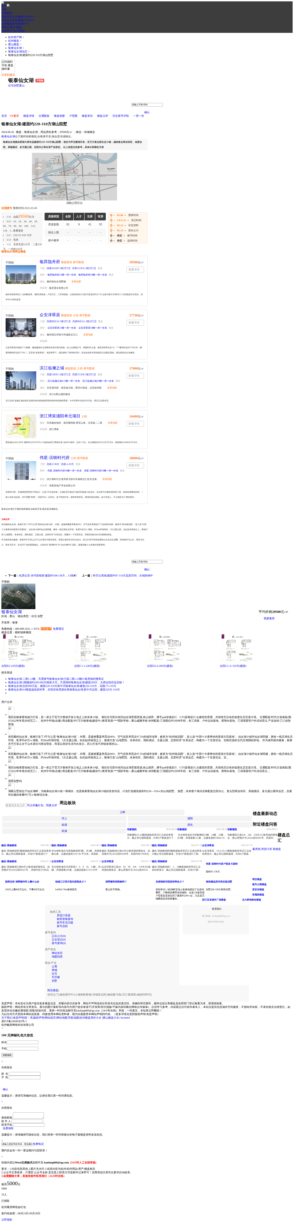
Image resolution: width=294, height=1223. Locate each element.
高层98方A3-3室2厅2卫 (59, 321)
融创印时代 (144, 994)
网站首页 (57, 953)
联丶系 (28, 1017)
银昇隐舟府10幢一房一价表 (92, 274)
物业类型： (24, 616)
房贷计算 (266, 849)
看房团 (256, 849)
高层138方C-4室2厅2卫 (59, 374)
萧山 (21, 85)
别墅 (16, 85)
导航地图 (73, 1017)
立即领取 (6, 1219)
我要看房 (269, 618)
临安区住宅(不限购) (13, 30)
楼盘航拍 (66, 262)
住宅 (11, 85)
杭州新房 (6, 13)
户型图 (73, 115)
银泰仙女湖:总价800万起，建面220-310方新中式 (37, 686)
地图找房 (57, 956)
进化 (190, 824)
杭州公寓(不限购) (11, 27)
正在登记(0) (59, 939)
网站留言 (50, 1017)
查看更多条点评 (15, 805)
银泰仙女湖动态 (17, 51)
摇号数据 (78, 262)
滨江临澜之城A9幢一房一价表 (98, 381)
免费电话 (38, 1143)
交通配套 (44, 115)
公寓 (54, 966)
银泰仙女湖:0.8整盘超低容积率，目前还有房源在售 (38, 689)
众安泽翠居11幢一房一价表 (61, 328)
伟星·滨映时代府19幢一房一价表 (100, 470)
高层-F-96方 (53, 464)
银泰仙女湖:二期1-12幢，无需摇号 (28, 678)
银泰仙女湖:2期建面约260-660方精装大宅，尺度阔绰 (39, 682)
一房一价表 (270, 626)
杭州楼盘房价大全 (90, 1017)
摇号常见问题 (65, 922)
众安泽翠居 (50, 315)
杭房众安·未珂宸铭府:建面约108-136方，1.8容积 (48, 575)
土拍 (75, 315)
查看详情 (133, 269)
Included (125, 1017)
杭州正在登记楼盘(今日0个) (17, 20)
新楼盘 (277, 849)
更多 (100, 268)
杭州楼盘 (13, 40)
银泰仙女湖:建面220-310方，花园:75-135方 (91, 686)
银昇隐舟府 (50, 262)
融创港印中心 (68, 994)
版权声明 (38, 1017)
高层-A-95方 (67, 464)
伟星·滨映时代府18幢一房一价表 (64, 470)
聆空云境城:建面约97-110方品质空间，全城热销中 (123, 575)
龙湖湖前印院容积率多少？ (170, 881)
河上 (64, 818)
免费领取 (8, 1128)
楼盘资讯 (87, 115)
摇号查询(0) (59, 943)
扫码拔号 (46, 628)
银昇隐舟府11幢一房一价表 (61, 274)
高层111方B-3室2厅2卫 (84, 374)
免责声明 (18, 1017)
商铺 (54, 970)
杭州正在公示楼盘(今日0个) (17, 16)
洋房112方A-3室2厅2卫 (84, 268)
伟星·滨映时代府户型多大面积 (222, 864)
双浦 (64, 831)
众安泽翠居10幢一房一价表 (92, 328)
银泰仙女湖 (15, 47)
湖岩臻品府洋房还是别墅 (219, 881)
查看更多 (18, 230)
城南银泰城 (84, 994)
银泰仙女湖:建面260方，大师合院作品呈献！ (98, 682)
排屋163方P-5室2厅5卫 (58, 268)
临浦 (64, 824)
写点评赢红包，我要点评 (42, 805)
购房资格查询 (65, 919)
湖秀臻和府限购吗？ (116, 881)
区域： (5, 616)
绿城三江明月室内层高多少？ (70, 881)
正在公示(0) (59, 936)
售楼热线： (8, 628)
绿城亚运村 (99, 994)
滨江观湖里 (129, 994)
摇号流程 (62, 926)
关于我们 (6, 1017)
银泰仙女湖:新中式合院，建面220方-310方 (94, 689)
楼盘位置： (8, 632)
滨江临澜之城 (52, 368)
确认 (147, 112)
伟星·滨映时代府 (55, 457)
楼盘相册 (59, 115)
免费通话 (58, 628)
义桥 (122, 812)
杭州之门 (52, 994)
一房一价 (138, 115)
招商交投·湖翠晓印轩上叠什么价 (22, 881)
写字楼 (56, 977)
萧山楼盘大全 (111, 1017)
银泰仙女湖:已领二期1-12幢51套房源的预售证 (76, 678)
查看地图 (76, 281)
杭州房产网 (15, 37)
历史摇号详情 (120, 115)
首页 (4, 9)
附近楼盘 (52, 990)
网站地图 (61, 1017)
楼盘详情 (28, 115)
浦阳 (190, 818)
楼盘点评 (102, 115)
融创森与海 (114, 994)
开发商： (6, 622)
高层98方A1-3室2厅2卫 (84, 321)
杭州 (4, 5)
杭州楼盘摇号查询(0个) (15, 23)
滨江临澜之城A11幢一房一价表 (63, 381)
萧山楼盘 (13, 44)
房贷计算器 (63, 915)
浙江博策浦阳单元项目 (60, 416)
